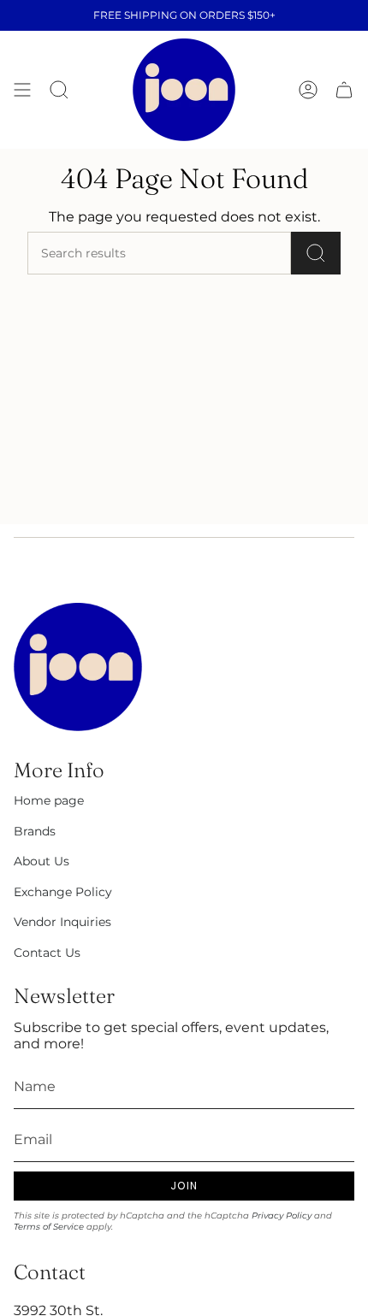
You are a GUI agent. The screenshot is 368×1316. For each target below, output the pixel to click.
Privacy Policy (282, 1215)
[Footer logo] (78, 667)
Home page (49, 800)
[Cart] (344, 89)
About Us (41, 861)
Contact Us (47, 952)
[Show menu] (22, 89)
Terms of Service (49, 1226)
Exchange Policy (63, 892)
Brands (35, 831)
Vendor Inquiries (62, 921)
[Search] (316, 253)
